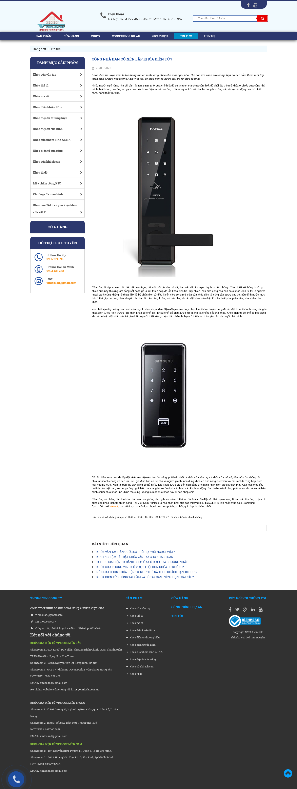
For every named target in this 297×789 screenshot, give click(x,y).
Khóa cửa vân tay (139, 608)
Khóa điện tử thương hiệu (144, 637)
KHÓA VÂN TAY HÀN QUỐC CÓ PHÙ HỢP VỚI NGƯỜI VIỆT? (135, 552)
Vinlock (114, 506)
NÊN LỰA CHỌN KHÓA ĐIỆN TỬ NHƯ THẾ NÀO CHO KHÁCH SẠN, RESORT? (146, 572)
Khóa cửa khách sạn (141, 666)
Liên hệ (209, 36)
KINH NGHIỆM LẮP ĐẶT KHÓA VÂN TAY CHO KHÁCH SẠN (134, 557)
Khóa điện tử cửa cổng (142, 659)
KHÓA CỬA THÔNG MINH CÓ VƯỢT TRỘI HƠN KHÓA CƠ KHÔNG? (140, 567)
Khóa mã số (136, 623)
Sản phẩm (44, 36)
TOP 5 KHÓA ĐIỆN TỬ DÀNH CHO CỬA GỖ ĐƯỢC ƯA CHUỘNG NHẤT (142, 562)
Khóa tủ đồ (135, 673)
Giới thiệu (160, 36)
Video (95, 36)
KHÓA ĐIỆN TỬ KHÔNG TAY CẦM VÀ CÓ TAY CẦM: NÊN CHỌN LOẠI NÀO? (145, 577)
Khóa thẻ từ (136, 615)
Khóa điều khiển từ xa (142, 630)
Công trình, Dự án (126, 36)
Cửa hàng (71, 36)
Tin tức (186, 36)
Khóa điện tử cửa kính (142, 644)
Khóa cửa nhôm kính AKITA (146, 652)
